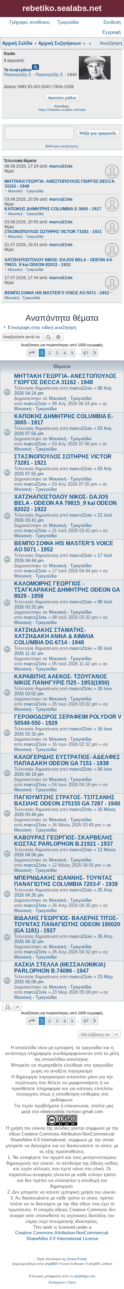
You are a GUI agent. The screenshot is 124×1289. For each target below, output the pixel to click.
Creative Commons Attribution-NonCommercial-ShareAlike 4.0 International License (62, 1235)
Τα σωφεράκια (17, 69)
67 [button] (85, 353)
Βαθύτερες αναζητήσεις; (62, 146)
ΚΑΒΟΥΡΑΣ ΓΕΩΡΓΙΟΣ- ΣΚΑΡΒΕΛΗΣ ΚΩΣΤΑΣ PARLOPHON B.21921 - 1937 (63, 841)
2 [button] (49, 353)
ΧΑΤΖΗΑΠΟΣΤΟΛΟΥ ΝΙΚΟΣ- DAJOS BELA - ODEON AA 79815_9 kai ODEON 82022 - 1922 (65, 503)
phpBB (50, 1264)
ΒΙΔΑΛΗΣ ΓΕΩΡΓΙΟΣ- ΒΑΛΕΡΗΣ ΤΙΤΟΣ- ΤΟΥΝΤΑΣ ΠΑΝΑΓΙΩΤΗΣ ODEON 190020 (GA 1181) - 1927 (67, 924)
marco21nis (61, 166)
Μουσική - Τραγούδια (70, 398)
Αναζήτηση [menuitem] (111, 43)
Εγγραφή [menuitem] (111, 32)
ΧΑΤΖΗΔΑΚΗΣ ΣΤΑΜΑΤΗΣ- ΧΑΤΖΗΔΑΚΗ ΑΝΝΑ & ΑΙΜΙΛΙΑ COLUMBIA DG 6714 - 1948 (54, 636)
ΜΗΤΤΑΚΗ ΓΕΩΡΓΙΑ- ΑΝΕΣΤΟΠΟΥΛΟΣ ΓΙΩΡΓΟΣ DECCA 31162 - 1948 (65, 379)
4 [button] (64, 353)
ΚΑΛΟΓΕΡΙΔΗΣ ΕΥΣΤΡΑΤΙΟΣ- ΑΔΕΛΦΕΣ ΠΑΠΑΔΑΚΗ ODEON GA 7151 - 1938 (67, 760)
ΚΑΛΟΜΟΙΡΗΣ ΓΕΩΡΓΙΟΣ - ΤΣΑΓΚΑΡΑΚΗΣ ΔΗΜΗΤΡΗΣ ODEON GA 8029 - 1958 (67, 590)
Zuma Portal (76, 1259)
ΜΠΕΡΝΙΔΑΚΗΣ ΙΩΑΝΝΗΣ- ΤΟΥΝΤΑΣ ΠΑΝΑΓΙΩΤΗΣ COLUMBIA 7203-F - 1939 (66, 881)
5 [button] (72, 353)
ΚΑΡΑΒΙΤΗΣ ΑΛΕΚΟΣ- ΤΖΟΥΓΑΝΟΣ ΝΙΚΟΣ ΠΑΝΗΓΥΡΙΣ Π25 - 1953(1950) (61, 680)
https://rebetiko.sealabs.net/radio (62, 110)
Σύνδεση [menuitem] (112, 22)
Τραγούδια (68, 22)
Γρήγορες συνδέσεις (30, 22)
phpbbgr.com (84, 1276)
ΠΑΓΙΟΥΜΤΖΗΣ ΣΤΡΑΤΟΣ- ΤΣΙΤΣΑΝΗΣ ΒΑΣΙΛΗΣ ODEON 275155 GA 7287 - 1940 (67, 800)
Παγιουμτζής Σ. (18, 74)
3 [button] (57, 353)
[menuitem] (57, 1282)
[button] (32, 353)
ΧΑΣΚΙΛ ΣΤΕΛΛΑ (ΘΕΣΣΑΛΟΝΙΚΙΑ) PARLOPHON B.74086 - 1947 (59, 968)
